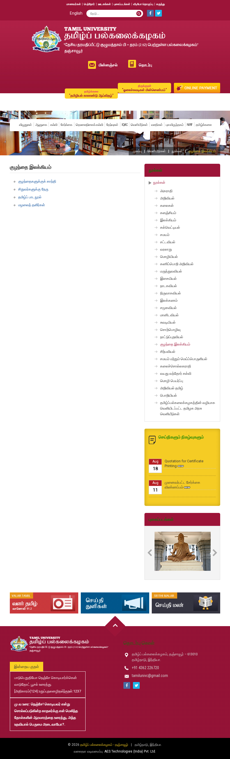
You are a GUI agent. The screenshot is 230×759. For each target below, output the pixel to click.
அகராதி (166, 191)
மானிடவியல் (169, 315)
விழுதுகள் (25, 125)
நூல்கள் (177, 151)
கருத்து (160, 4)
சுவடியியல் (168, 322)
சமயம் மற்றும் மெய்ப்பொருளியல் (183, 359)
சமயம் (164, 235)
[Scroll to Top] (115, 626)
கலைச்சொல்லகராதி (175, 366)
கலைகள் (167, 205)
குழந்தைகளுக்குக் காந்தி (37, 181)
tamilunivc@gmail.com (150, 675)
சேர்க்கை (66, 125)
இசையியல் (168, 278)
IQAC (124, 125)
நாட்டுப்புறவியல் (171, 337)
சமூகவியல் (168, 308)
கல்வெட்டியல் (170, 227)
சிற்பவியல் (167, 351)
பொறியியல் (168, 395)
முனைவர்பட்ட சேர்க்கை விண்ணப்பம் (182, 478)
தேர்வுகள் (112, 125)
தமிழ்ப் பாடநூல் (30, 197)
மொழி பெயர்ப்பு (171, 381)
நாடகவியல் (168, 286)
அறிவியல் (167, 198)
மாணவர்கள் (73, 4)
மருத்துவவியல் (171, 271)
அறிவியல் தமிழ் (171, 388)
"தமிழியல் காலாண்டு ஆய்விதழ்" (91, 93)
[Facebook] (150, 13)
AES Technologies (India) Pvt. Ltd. (130, 751)
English (76, 13)
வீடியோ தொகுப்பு (143, 4)
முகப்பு (137, 151)
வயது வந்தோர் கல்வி (175, 373)
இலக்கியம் (168, 220)
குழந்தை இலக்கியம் (175, 344)
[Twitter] (158, 13)
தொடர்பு (145, 65)
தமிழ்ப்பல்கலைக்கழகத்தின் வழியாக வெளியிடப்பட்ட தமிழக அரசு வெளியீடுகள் (187, 408)
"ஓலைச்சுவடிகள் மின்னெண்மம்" (144, 88)
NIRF (189, 125)
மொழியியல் (169, 256)
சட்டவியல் (167, 242)
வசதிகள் (157, 125)
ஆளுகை (41, 125)
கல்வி (53, 125)
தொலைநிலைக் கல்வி (89, 125)
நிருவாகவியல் (170, 293)
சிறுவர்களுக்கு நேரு (33, 189)
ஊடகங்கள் (104, 4)
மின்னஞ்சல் (108, 65)
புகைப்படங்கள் (122, 4)
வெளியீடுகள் (139, 125)
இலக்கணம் (169, 300)
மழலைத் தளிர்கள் (31, 205)
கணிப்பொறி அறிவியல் (177, 264)
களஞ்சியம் (168, 213)
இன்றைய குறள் (26, 666)
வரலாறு (166, 249)
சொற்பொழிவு (170, 330)
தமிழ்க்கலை (203, 125)
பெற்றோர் (89, 4)
